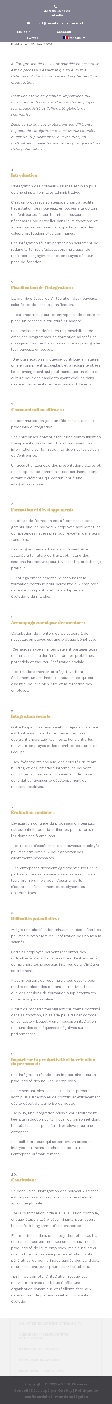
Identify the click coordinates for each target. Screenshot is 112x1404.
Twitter (32, 38)
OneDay (65, 1390)
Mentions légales (71, 1397)
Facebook (63, 32)
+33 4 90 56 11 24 (56, 11)
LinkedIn (56, 15)
